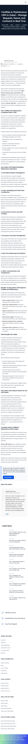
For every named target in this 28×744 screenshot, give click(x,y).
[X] (9, 742)
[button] (25, 2)
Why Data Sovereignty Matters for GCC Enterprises (17, 541)
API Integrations (5, 645)
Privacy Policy (4, 683)
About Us (3, 640)
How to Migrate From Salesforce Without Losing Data (16, 577)
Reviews (3, 653)
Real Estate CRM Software (8, 728)
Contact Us (4, 670)
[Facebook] (3, 742)
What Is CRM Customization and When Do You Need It (16, 555)
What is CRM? (4, 700)
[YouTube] (14, 742)
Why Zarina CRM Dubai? (7, 711)
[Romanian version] (22, 2)
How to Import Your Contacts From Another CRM (17, 569)
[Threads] (7, 742)
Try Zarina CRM (5, 650)
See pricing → (8, 477)
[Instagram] (1, 742)
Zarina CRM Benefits (6, 708)
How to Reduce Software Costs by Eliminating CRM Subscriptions (17, 533)
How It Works (4, 668)
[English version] (20, 2)
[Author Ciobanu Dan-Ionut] (3, 495)
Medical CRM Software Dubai (8, 726)
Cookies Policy (5, 685)
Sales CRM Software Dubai (8, 721)
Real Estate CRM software (10, 470)
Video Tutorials (5, 663)
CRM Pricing (4, 706)
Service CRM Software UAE (8, 723)
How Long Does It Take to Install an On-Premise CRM (16, 591)
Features (3, 642)
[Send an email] (7, 514)
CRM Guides (4, 673)
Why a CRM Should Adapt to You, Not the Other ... (16, 562)
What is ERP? (4, 703)
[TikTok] (5, 742)
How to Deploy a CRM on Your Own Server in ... (17, 598)
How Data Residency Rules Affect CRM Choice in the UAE (17, 548)
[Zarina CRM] (4, 2)
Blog (2, 665)
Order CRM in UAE (5, 647)
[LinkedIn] (5, 514)
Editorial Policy (5, 688)
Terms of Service (5, 691)
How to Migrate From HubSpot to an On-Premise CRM (17, 584)
